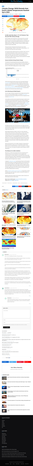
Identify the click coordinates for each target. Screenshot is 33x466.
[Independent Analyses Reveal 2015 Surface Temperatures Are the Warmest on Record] (9, 231)
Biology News (4, 433)
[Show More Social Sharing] (26, 16)
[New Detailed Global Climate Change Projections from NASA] (9, 243)
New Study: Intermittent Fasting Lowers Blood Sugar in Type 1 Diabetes (19, 381)
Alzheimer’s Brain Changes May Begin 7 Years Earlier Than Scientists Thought (18, 387)
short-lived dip (7, 82)
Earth (3, 6)
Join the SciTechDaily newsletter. (21, 179)
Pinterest (3, 424)
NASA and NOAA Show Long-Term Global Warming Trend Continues (23, 225)
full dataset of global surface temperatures (15, 170)
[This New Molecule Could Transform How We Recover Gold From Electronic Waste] (4, 392)
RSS (2, 427)
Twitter (3, 421)
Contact (14, 463)
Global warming (4, 349)
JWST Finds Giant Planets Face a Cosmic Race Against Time (10, 451)
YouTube (3, 423)
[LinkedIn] (3, 24)
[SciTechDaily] (16, 1)
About (10, 463)
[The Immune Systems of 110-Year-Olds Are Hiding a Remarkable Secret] (4, 401)
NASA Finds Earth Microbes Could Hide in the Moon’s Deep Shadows (18, 377)
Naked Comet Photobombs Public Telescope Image (9, 449)
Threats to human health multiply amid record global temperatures (10, 351)
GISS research (25, 94)
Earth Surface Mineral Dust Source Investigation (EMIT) (14, 87)
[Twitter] (3, 23)
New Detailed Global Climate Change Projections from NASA (8, 248)
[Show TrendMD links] (30, 357)
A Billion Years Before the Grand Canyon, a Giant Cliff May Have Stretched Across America (17, 396)
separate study (11, 96)
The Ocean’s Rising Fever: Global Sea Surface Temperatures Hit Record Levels (8, 201)
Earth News (3, 436)
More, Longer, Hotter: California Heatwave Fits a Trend (9, 225)
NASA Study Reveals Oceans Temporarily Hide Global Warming (23, 237)
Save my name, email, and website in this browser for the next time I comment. (15, 324)
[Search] (30, 1)
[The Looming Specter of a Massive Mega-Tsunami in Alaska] (9, 208)
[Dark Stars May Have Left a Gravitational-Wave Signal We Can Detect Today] (4, 410)
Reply (30, 285)
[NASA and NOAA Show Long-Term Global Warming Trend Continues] (24, 220)
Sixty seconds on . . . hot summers (6, 332)
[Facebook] (3, 21)
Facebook (3, 420)
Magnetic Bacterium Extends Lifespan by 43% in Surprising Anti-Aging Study (13, 454)
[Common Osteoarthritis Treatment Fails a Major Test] (4, 406)
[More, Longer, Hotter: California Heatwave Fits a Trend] (9, 220)
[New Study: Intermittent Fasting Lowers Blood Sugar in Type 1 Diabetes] (4, 383)
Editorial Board (18, 463)
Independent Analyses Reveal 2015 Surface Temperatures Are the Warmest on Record (9, 237)
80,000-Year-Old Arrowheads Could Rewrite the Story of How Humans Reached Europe (14, 456)
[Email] (3, 30)
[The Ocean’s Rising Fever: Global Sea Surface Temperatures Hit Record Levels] (9, 196)
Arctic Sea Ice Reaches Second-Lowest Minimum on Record (23, 214)
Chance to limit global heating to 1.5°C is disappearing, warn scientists (11, 337)
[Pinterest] (3, 26)
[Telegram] (3, 28)
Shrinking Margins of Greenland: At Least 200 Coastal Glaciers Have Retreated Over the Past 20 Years (24, 202)
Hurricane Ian (18, 105)
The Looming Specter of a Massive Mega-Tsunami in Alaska (8, 214)
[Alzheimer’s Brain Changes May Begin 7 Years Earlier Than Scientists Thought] (4, 387)
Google (11, 180)
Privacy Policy (22, 463)
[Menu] (2, 1)
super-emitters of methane (9, 86)
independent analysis (12, 161)
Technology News (4, 443)
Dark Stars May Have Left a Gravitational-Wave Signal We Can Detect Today (18, 410)
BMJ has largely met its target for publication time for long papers (10, 342)
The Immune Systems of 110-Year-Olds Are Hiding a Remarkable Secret (18, 400)
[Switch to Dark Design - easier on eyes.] (29, 1)
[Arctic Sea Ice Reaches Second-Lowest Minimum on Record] (24, 208)
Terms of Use (27, 463)
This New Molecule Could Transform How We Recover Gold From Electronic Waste (17, 391)
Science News (4, 440)
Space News (3, 441)
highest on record (14, 85)
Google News (16, 180)
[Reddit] (3, 32)
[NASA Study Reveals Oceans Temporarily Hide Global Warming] (24, 231)
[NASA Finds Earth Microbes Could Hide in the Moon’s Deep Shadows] (4, 378)
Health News (4, 437)
